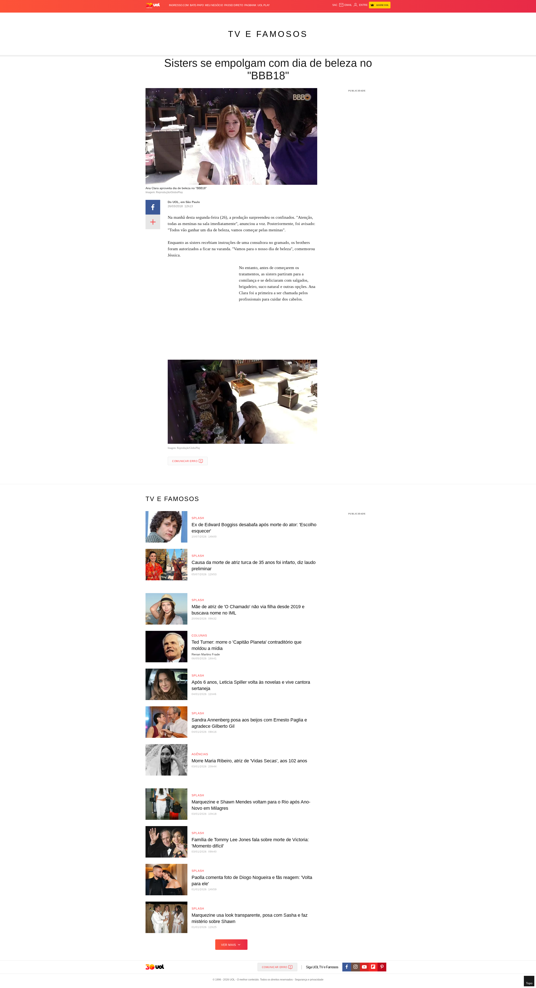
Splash (272, 16)
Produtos (154, 16)
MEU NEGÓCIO (214, 5)
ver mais (228, 944)
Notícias (194, 16)
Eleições (179, 16)
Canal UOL (329, 16)
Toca (367, 16)
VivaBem (299, 16)
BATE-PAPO (197, 5)
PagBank (250, 5)
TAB (351, 16)
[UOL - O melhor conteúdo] (153, 5)
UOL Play (264, 5)
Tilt (310, 16)
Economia (234, 16)
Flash (166, 16)
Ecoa (317, 16)
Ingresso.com (179, 5)
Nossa (343, 16)
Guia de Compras (385, 16)
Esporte (259, 16)
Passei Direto (233, 5)
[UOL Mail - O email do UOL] (345, 5)
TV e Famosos (268, 34)
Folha (247, 16)
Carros (220, 16)
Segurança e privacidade (308, 979)
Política (207, 16)
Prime (358, 16)
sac (335, 5)
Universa (285, 16)
